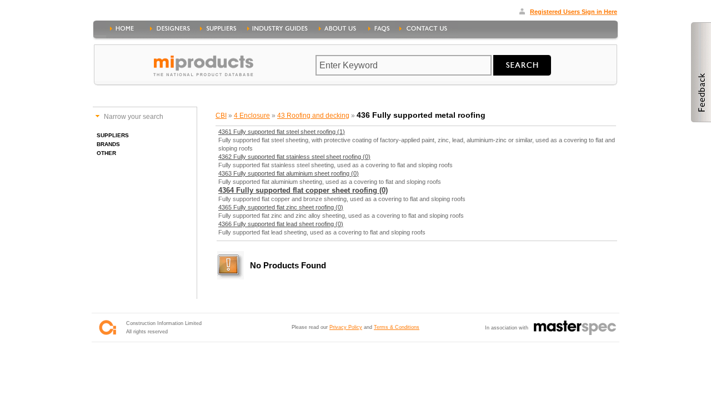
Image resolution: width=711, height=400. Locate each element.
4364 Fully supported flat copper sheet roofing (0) (303, 190)
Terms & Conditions (396, 327)
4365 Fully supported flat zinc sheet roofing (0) (280, 207)
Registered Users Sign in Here (573, 11)
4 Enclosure (252, 115)
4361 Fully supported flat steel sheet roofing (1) (281, 131)
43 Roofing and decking (313, 115)
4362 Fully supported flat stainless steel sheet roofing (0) (294, 156)
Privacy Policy (345, 327)
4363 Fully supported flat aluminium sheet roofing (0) (288, 173)
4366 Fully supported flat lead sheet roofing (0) (280, 224)
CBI (221, 115)
